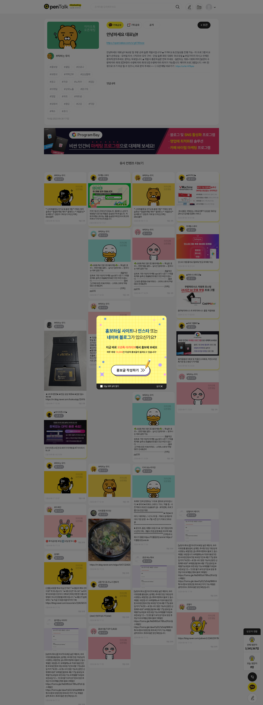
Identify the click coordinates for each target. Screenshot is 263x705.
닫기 (158, 386)
